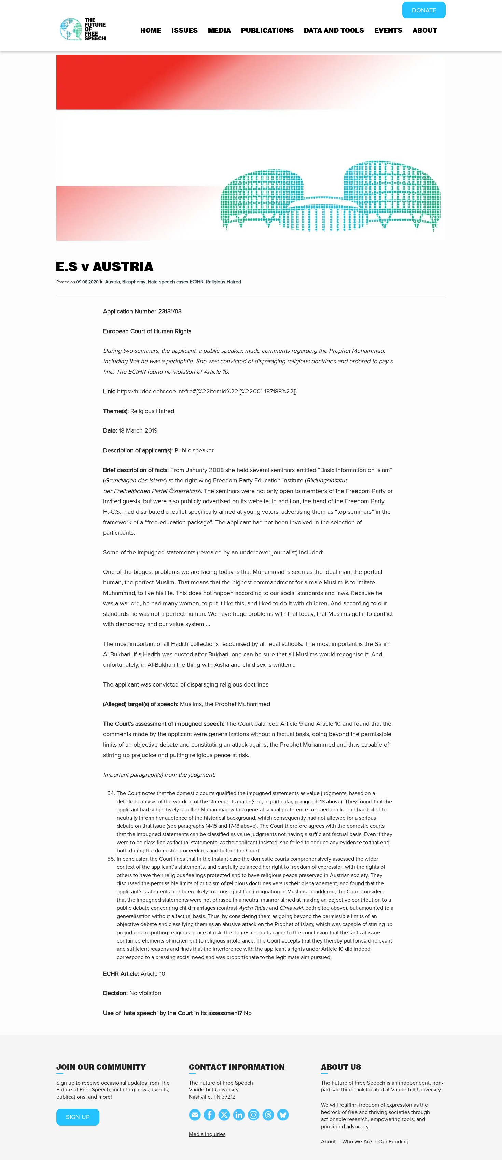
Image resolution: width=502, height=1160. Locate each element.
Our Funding (393, 1141)
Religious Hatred (223, 282)
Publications (267, 30)
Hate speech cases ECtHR (176, 282)
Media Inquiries (207, 1134)
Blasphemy (133, 282)
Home (150, 30)
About (425, 30)
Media (219, 30)
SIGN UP (78, 1117)
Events (388, 30)
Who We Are (357, 1141)
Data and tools (334, 30)
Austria (112, 282)
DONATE (424, 10)
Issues (184, 30)
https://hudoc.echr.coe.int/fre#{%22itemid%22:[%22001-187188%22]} (207, 391)
